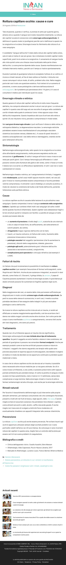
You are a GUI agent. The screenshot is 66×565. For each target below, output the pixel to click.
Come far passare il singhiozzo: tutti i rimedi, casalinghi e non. (29, 466)
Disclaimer (45, 562)
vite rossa (51, 399)
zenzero (47, 276)
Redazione (28, 562)
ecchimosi (27, 320)
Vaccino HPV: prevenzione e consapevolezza (27, 496)
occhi (40, 222)
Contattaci (46, 551)
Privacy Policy (36, 562)
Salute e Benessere (12, 457)
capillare (14, 422)
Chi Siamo (20, 562)
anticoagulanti (8, 90)
